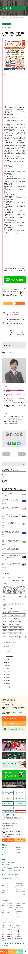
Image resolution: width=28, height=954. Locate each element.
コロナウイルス (12, 577)
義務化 (4, 630)
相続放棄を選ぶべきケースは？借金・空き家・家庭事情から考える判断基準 (11, 524)
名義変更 (5, 608)
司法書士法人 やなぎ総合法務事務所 (15, 390)
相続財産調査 (19, 883)
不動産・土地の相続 (20, 903)
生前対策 (18, 881)
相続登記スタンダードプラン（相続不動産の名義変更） (13, 871)
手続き (15, 618)
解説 (16, 630)
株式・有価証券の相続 (20, 908)
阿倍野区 (22, 636)
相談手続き (6, 852)
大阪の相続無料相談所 (14, 312)
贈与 (4, 633)
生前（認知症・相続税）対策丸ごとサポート (14, 862)
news (6, 23)
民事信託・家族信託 (20, 891)
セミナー (10, 27)
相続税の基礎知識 (20, 911)
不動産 (4, 583)
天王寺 (4, 615)
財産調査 (21, 630)
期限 (20, 618)
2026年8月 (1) (9, 649)
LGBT (4, 577)
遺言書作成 (6, 883)
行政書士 (11, 630)
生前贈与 (5, 881)
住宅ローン (10, 597)
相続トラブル (19, 916)
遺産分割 (9, 633)
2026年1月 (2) (9, 656)
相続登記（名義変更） (19, 886)
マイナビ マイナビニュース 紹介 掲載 (13, 580)
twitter (19, 443)
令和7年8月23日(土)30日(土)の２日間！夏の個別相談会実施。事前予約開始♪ (11, 533)
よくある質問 (6, 854)
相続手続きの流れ (7, 903)
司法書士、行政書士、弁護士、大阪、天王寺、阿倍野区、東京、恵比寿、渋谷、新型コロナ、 (13, 604)
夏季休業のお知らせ (7, 493)
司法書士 (5, 600)
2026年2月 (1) (9, 653)
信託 (16, 597)
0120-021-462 (13, 831)
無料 (10, 621)
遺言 (20, 633)
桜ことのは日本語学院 (11, 402)
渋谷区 (4, 621)
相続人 (4, 624)
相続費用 (18, 852)
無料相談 (15, 621)
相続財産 (5, 627)
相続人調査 (6, 888)
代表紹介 (5, 849)
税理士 (15, 627)
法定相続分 (6, 912)
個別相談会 (22, 597)
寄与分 (4, 618)
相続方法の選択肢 (7, 907)
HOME (3, 17)
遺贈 (10, 636)
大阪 (11, 608)
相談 (11, 627)
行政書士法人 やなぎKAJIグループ (14, 394)
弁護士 (10, 618)
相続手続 (11, 624)
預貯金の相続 (19, 905)
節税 (20, 627)
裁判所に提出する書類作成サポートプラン (13, 874)
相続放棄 (17, 624)
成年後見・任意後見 (20, 894)
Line (14, 443)
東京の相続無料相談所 (14, 314)
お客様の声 (18, 849)
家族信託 (11, 615)
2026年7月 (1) (9, 651)
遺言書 (4, 636)
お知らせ (7, 17)
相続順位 (5, 910)
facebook (9, 443)
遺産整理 (5, 885)
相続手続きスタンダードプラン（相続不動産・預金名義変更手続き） (13, 868)
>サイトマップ (5, 826)
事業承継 (5, 892)
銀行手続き (15, 636)
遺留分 (15, 633)
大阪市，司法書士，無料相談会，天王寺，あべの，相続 (13, 612)
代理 (4, 597)
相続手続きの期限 (7, 905)
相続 (20, 621)
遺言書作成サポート (8, 864)
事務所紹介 (18, 847)
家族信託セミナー (19, 615)
